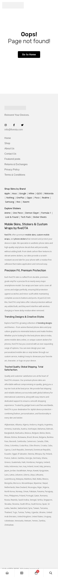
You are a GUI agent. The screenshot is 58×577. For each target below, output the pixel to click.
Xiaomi (26, 201)
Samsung (9, 201)
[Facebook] (14, 125)
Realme (45, 197)
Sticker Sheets (40, 217)
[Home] (7, 573)
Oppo (29, 197)
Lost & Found (11, 217)
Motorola (48, 193)
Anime (7, 212)
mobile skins (30, 234)
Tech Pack (26, 217)
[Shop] (22, 573)
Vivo (18, 201)
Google (22, 193)
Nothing (10, 197)
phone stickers (20, 239)
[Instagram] (5, 125)
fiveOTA (7, 234)
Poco (37, 197)
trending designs (45, 323)
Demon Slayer (32, 212)
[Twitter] (22, 125)
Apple (7, 193)
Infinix (31, 193)
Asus (14, 193)
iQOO (39, 193)
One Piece (18, 212)
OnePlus (20, 197)
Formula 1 (46, 212)
